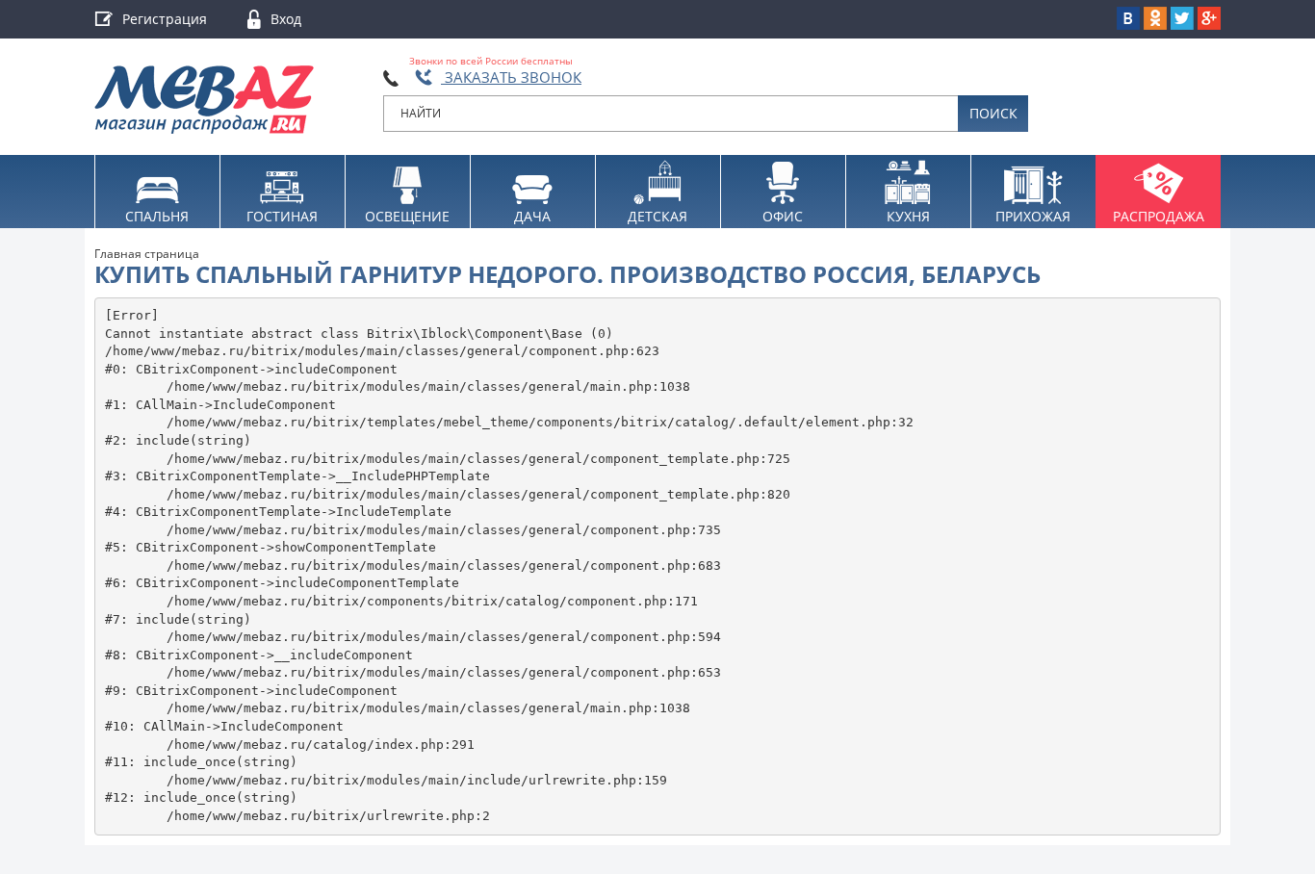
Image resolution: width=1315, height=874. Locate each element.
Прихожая (1032, 216)
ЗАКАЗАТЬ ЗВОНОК (511, 77)
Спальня (157, 216)
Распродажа (1158, 216)
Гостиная (282, 216)
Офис (782, 216)
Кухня (908, 216)
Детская (657, 216)
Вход (286, 19)
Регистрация (164, 19)
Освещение (407, 216)
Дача (532, 216)
